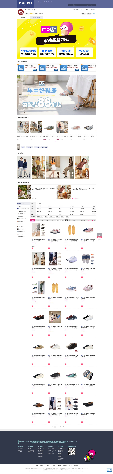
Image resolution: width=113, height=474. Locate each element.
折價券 (79, 220)
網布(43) (82, 211)
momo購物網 (38, 1)
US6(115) (82, 206)
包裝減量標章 (40, 453)
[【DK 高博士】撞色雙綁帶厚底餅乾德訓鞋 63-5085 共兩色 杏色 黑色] (36, 130)
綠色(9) (82, 214)
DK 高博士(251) (40, 203)
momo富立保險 (51, 453)
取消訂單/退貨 (61, 450)
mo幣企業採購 (31, 450)
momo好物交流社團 (52, 450)
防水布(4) (72, 211)
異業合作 (30, 448)
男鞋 (23, 147)
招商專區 (20, 450)
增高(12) (60, 208)
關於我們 (36, 465)
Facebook (65, 465)
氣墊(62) (39, 208)
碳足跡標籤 (40, 456)
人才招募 (20, 451)
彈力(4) (71, 208)
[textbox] (77, 5)
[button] (52, 427)
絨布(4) (60, 211)
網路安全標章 (40, 451)
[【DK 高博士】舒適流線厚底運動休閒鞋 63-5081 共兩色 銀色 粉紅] (88, 130)
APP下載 (43, 1)
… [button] (68, 426)
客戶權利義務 (40, 450)
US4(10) (39, 206)
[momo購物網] (87, 454)
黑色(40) (39, 214)
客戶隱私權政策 (41, 448)
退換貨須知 (89, 13)
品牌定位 (51, 216)
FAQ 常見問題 (60, 458)
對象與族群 (39, 216)
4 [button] (63, 426)
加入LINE (70, 465)
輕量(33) (50, 208)
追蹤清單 (60, 453)
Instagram (76, 465)
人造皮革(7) (50, 211)
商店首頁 (23, 17)
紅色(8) (71, 214)
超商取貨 (84, 220)
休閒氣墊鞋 (29, 147)
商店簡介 (83, 13)
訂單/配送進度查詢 (61, 448)
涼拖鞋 (37, 147)
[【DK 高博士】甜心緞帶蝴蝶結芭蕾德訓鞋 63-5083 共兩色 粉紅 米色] (23, 130)
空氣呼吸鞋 (44, 147)
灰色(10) (60, 214)
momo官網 (20, 448)
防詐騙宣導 (40, 454)
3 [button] (60, 426)
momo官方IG (50, 451)
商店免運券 (74, 220)
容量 (67, 216)
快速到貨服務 (60, 454)
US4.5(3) (50, 206)
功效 (57, 216)
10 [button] (71, 426)
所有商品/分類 (36, 17)
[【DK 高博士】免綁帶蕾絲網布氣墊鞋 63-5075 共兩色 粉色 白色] (75, 130)
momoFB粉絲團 (51, 448)
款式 (46, 216)
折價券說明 (60, 456)
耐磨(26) (82, 208)
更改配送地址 (60, 451)
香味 (62, 216)
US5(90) (61, 206)
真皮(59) (39, 211)
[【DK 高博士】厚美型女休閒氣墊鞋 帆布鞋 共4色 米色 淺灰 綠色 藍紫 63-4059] (36, 192)
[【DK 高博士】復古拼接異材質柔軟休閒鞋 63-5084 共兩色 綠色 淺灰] (49, 130)
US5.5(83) (72, 206)
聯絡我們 (60, 459)
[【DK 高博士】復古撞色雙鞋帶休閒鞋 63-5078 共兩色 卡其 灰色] (62, 130)
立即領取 (34, 69)
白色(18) (50, 214)
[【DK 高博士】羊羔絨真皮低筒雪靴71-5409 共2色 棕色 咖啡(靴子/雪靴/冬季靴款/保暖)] (76, 192)
